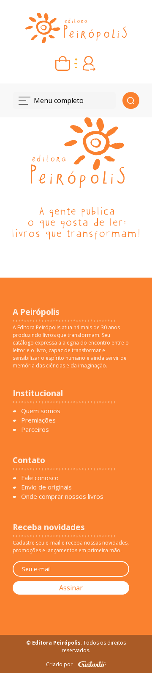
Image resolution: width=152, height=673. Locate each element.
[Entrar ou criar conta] (89, 63)
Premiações (38, 420)
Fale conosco (40, 477)
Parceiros (35, 429)
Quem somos (40, 410)
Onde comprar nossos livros (62, 496)
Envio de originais (46, 487)
